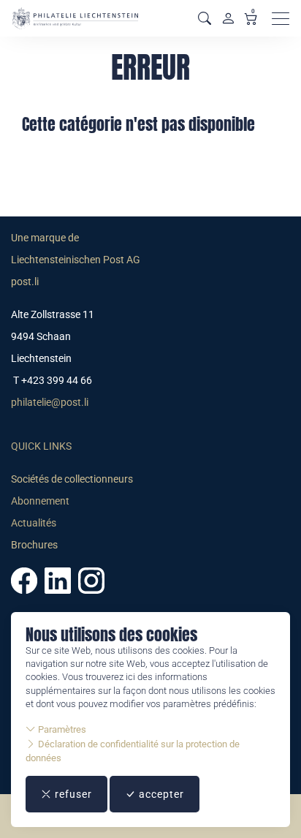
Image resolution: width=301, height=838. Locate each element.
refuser (72, 794)
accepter (160, 794)
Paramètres (61, 729)
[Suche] (204, 18)
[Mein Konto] (228, 18)
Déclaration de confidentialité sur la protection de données (133, 751)
